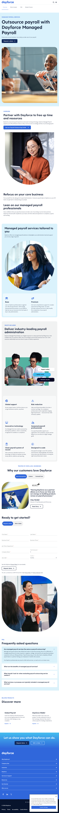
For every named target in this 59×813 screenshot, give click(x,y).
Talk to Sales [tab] (18, 523)
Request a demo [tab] (7, 523)
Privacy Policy (14, 564)
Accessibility (15, 809)
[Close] (56, 796)
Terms (8, 809)
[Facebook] (3, 794)
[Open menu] (56, 2)
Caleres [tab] (31, 476)
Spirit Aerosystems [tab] (21, 476)
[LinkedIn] (7, 794)
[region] (43, 803)
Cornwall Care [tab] (39, 476)
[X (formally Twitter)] (11, 794)
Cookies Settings (44, 807)
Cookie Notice (23, 809)
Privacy (4, 809)
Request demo (8, 568)
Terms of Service (36, 572)
